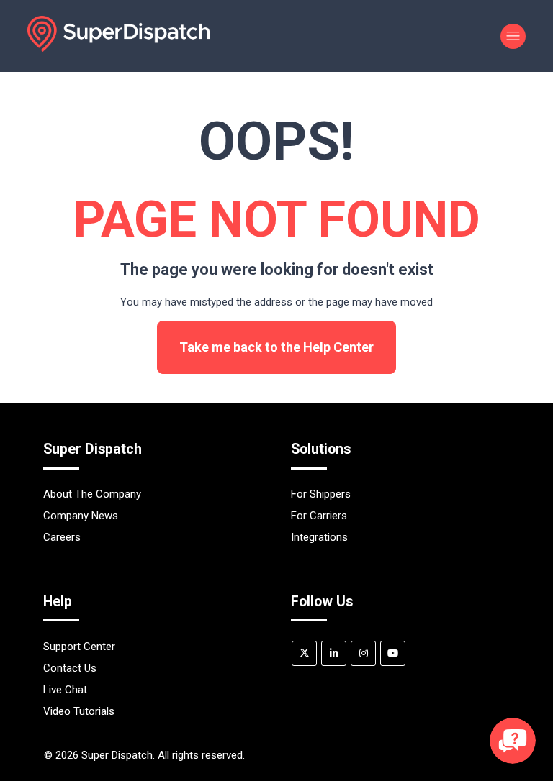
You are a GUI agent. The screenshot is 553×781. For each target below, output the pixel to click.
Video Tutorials (78, 711)
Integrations (319, 537)
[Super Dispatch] (118, 48)
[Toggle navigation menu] (513, 36)
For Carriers (319, 515)
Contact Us (69, 668)
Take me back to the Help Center (276, 347)
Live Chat (65, 689)
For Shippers (321, 494)
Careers (62, 537)
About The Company (92, 494)
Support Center (79, 646)
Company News (80, 515)
